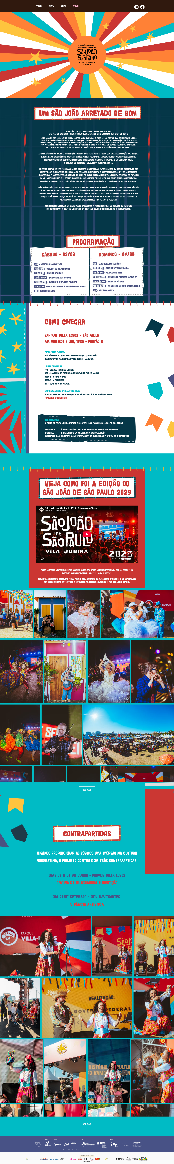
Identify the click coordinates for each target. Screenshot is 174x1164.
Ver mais (87, 789)
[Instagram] (136, 7)
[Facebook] (142, 7)
